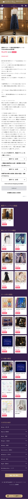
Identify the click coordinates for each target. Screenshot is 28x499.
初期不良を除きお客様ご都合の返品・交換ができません (13, 175)
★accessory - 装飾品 (6, 450)
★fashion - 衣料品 (6, 454)
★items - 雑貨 (5, 445)
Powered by (12, 484)
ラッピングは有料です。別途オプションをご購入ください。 (13, 154)
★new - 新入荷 (5, 427)
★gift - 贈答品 (5, 463)
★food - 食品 (4, 459)
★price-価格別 (5, 431)
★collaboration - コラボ (7, 468)
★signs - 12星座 (5, 441)
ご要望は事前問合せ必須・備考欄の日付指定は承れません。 (13, 164)
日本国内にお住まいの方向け (14, 192)
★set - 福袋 (4, 436)
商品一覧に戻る (14, 475)
